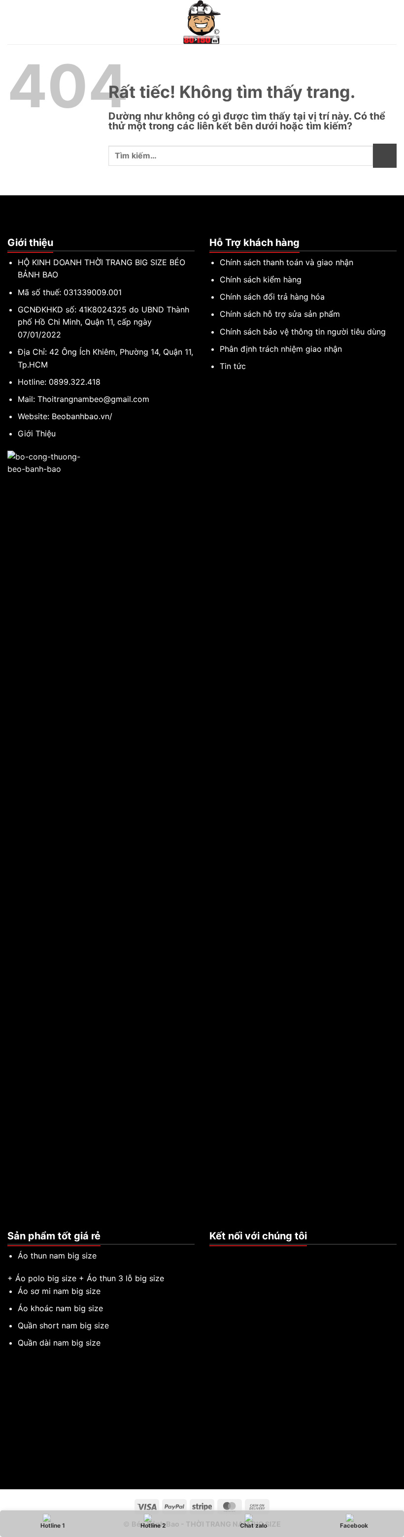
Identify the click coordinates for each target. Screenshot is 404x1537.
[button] (13, 22)
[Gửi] (385, 156)
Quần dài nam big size (59, 1343)
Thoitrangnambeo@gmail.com (93, 399)
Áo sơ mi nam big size (59, 1291)
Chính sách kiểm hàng (261, 279)
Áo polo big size (45, 1278)
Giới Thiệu (37, 433)
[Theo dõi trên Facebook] (215, 1256)
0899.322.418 (75, 382)
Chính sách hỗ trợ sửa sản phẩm (280, 314)
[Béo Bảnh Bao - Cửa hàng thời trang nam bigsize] (202, 22)
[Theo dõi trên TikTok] (228, 1256)
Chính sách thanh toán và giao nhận (286, 262)
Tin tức (233, 366)
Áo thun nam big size (57, 1255)
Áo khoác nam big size (60, 1308)
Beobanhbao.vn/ (82, 416)
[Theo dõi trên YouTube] (251, 1256)
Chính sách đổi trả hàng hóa (272, 297)
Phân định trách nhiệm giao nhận (281, 349)
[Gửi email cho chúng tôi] (239, 1256)
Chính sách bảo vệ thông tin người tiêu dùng (303, 332)
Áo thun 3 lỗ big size (125, 1278)
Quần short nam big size (63, 1325)
